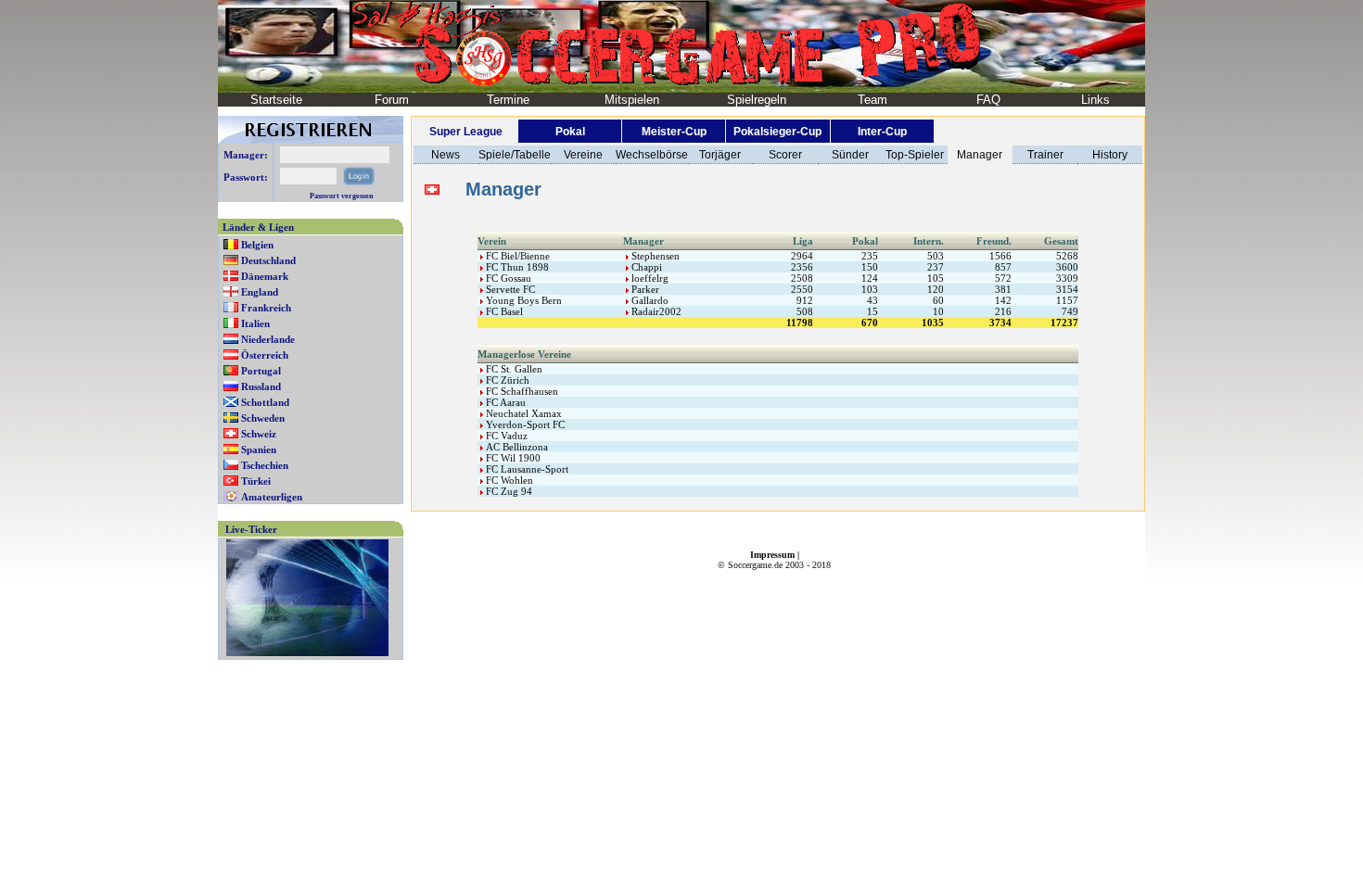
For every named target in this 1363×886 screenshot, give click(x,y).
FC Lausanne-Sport (525, 469)
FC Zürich (506, 380)
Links (1095, 100)
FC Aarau (504, 402)
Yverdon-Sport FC (524, 424)
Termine (508, 100)
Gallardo (649, 300)
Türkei (256, 481)
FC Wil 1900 (512, 457)
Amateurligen (271, 496)
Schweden (263, 418)
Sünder (850, 154)
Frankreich (266, 307)
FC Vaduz (505, 435)
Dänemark (264, 276)
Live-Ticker (251, 529)
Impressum (772, 555)
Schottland (265, 402)
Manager (979, 154)
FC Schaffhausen (520, 391)
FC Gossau (507, 278)
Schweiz (258, 433)
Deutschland (268, 260)
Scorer (785, 154)
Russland (261, 386)
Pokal (570, 131)
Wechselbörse (652, 154)
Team (872, 100)
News (445, 154)
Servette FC (509, 289)
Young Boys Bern (522, 300)
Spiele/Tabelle (514, 154)
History (1109, 154)
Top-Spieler (914, 154)
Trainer (1045, 154)
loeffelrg (649, 278)
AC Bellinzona (515, 446)
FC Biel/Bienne (516, 255)
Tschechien (264, 465)
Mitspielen (632, 100)
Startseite (276, 100)
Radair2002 (655, 311)
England (259, 291)
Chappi (645, 266)
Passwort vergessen (341, 196)
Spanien (258, 449)
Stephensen (654, 255)
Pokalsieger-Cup (777, 131)
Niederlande (268, 339)
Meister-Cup (674, 131)
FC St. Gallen (512, 368)
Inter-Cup (882, 131)
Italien (255, 323)
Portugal (261, 370)
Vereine (583, 154)
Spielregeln (756, 100)
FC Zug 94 (507, 491)
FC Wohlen (508, 480)
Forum (392, 100)
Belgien (257, 244)
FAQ (988, 100)
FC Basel (503, 311)
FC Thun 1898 (516, 266)
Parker (644, 289)
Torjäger (720, 154)
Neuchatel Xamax (522, 413)
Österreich (264, 355)
